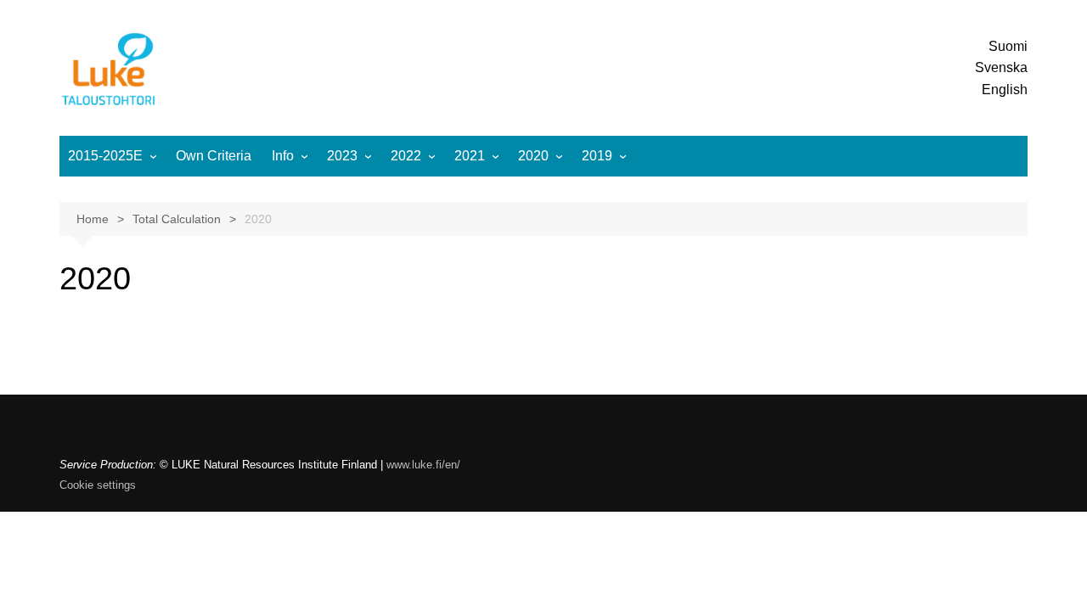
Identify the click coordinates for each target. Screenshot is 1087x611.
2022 (406, 156)
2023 (342, 156)
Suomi (1008, 46)
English (1005, 89)
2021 (469, 156)
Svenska (1001, 67)
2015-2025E (105, 156)
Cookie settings (97, 485)
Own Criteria (213, 156)
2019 (597, 156)
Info (283, 156)
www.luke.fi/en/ (423, 464)
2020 (533, 156)
